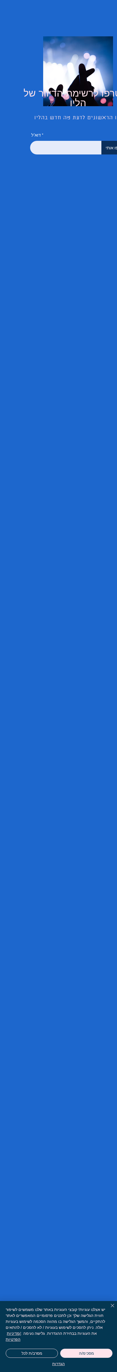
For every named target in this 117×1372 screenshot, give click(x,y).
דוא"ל (36, 135)
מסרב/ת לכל (32, 1353)
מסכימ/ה (86, 1353)
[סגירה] (109, 1309)
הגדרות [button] (58, 1363)
